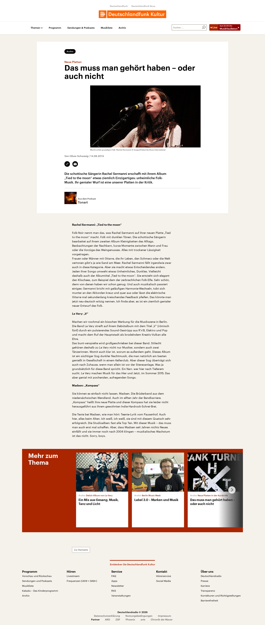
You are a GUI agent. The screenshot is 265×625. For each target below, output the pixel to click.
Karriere (205, 585)
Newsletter (117, 585)
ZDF (117, 619)
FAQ (113, 575)
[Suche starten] (204, 27)
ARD (107, 619)
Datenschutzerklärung (107, 615)
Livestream (73, 575)
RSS (113, 590)
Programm (55, 27)
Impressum (164, 615)
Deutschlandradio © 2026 (132, 612)
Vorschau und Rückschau (37, 575)
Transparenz (208, 590)
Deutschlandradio (211, 575)
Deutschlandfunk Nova (143, 6)
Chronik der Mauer (162, 619)
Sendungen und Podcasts (37, 580)
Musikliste (106, 27)
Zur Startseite (81, 549)
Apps (114, 580)
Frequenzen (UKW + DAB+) (82, 580)
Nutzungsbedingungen (138, 615)
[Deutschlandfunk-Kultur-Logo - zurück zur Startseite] (132, 14)
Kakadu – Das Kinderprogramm (40, 590)
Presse (204, 580)
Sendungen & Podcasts (81, 27)
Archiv (122, 27)
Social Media (163, 580)
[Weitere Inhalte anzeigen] (230, 490)
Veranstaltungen (121, 595)
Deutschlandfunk (119, 6)
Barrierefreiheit (209, 600)
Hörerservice (163, 575)
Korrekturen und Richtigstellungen (221, 595)
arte (143, 619)
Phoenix (130, 619)
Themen (35, 27)
